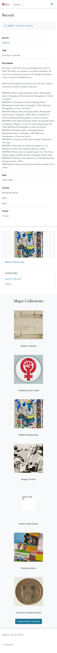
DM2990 (6, 43)
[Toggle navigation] (52, 4)
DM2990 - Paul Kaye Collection (20, 26)
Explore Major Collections (28, 621)
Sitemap (5, 635)
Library (8, 284)
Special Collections (13, 279)
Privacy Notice (17, 635)
